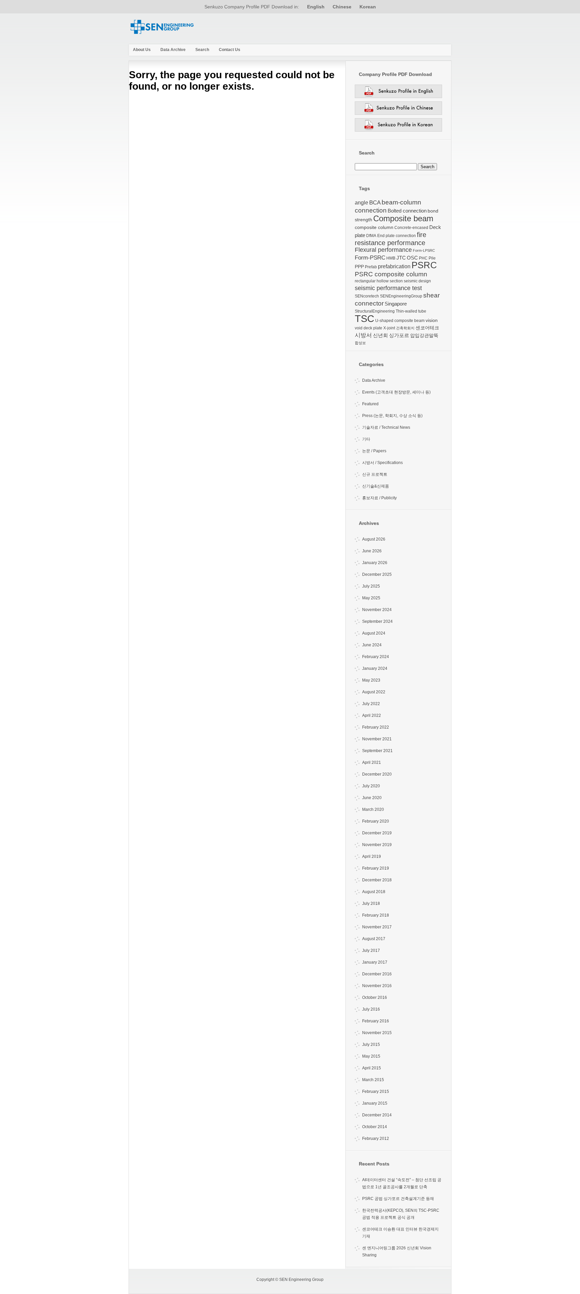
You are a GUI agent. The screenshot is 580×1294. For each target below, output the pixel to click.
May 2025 (371, 598)
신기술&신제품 (375, 486)
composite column (374, 227)
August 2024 (373, 633)
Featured (370, 404)
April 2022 (371, 715)
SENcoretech (367, 296)
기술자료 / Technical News (386, 427)
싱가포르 (399, 335)
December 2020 (377, 774)
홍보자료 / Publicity (379, 498)
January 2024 (374, 668)
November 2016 (377, 985)
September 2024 (377, 621)
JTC (401, 258)
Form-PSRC (370, 257)
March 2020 (373, 809)
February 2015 (375, 1091)
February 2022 (375, 727)
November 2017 (377, 927)
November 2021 (377, 739)
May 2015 (371, 1056)
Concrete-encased (411, 227)
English (316, 6)
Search (202, 49)
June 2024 (372, 645)
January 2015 (374, 1103)
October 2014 (374, 1126)
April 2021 (371, 762)
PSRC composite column (391, 274)
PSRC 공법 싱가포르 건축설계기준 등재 (398, 1198)
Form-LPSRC (424, 250)
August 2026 (373, 539)
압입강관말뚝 (424, 335)
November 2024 (377, 609)
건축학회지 (405, 328)
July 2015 (371, 1044)
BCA (375, 202)
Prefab (371, 267)
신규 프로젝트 (374, 474)
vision (432, 320)
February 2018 (375, 915)
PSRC (424, 265)
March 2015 (373, 1079)
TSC (364, 318)
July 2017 (371, 950)
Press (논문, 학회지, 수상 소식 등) (392, 415)
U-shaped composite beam (400, 320)
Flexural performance (383, 249)
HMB (390, 258)
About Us (142, 49)
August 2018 (373, 891)
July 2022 (371, 703)
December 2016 (377, 974)
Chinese (342, 6)
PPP (359, 266)
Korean (367, 6)
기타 (366, 439)
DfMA (371, 235)
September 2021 (377, 750)
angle (361, 202)
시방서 (363, 335)
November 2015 (377, 1032)
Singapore (396, 304)
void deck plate (368, 328)
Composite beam (403, 218)
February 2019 (375, 868)
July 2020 (371, 786)
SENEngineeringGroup (401, 296)
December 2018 (377, 880)
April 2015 (371, 1068)
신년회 (380, 335)
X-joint (389, 328)
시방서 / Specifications (382, 462)
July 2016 (371, 1009)
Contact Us (229, 49)
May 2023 (371, 680)
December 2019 (377, 833)
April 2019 (371, 856)
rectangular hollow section (379, 281)
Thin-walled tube (411, 311)
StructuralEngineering (375, 311)
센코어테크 (427, 327)
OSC (412, 258)
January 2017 (374, 962)
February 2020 (375, 821)
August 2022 (373, 692)
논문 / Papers (374, 451)
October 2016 (374, 997)
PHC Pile (427, 258)
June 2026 (372, 551)
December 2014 (377, 1115)
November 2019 (377, 844)
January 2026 (374, 562)
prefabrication (394, 266)
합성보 (360, 343)
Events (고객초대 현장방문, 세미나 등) (396, 392)
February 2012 (375, 1138)
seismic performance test (388, 288)
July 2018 (371, 903)
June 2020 (372, 797)
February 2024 (375, 656)
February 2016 (375, 1021)
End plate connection (396, 235)
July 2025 (371, 586)
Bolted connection (407, 211)
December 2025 (377, 574)
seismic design (417, 281)
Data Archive (173, 49)
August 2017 (373, 938)
